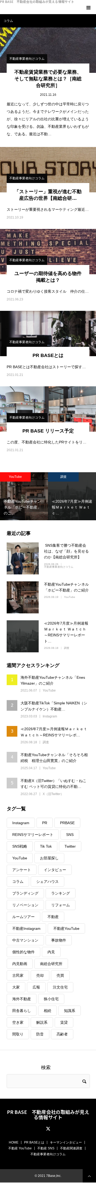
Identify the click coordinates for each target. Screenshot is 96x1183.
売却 (40, 975)
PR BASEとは (48, 355)
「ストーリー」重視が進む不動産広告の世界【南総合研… (48, 195)
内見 (51, 952)
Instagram (50, 716)
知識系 (69, 1011)
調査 (62, 477)
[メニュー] (89, 7)
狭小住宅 (51, 999)
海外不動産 (21, 999)
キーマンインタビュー (66, 1142)
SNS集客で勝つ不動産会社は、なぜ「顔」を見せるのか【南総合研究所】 (66, 551)
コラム (17, 881)
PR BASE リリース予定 (48, 431)
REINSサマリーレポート (32, 834)
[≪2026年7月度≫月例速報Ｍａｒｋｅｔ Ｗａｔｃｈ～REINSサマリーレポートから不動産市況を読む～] (23, 636)
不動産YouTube (66, 928)
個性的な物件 (23, 952)
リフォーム (60, 905)
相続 (47, 1011)
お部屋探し (49, 858)
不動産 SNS (45, 1148)
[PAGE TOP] (89, 1175)
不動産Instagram (26, 928)
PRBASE (67, 823)
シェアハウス (47, 881)
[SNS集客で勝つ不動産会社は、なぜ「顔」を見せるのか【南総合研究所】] (23, 558)
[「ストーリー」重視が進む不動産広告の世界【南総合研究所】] (48, 169)
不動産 (53, 917)
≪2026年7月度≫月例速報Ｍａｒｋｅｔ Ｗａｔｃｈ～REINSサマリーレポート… (66, 632)
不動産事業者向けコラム (27, 59)
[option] (71, 496)
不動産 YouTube (20, 1148)
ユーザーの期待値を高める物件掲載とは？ (48, 277)
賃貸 (64, 1022)
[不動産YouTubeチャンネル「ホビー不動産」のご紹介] (23, 597)
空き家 (17, 1022)
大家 (16, 987)
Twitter (70, 846)
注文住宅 (60, 987)
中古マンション (25, 940)
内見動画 (19, 964)
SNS (70, 834)
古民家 (17, 975)
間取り (17, 1034)
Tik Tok (46, 846)
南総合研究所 (51, 964)
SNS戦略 (19, 846)
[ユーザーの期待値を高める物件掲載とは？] (48, 251)
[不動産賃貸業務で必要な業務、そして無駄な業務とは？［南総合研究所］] (48, 50)
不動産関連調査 (71, 1148)
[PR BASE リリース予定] (48, 409)
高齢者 (62, 1034)
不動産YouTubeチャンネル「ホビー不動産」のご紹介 (66, 587)
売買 (60, 975)
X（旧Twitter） (53, 794)
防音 (40, 1034)
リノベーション (25, 905)
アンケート (21, 870)
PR (44, 823)
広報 (36, 987)
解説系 (41, 1022)
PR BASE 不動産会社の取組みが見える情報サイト (37, 1)
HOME (13, 1142)
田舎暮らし (21, 1011)
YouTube (69, 597)
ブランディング (25, 893)
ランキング (60, 893)
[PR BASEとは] (48, 333)
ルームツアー (23, 917)
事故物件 (58, 940)
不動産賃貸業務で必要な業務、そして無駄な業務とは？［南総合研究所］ (48, 78)
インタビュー (55, 870)
